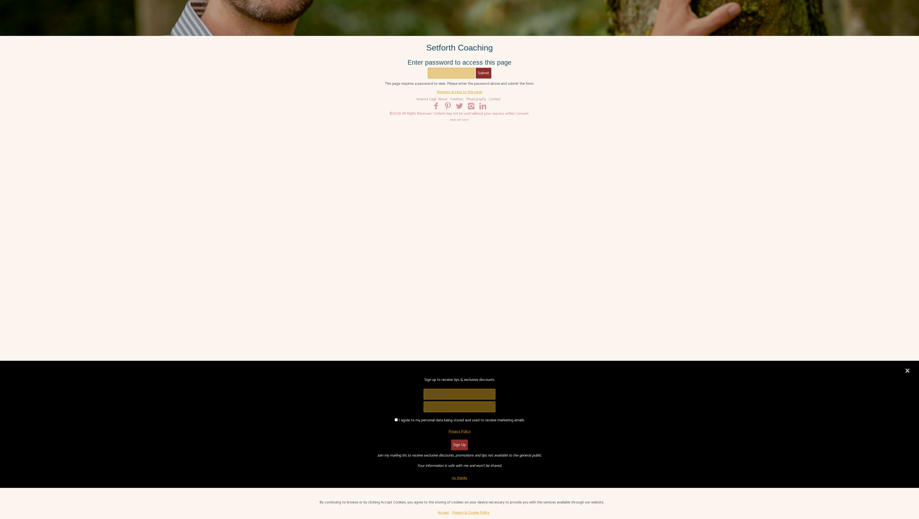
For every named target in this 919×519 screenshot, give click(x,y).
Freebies (456, 99)
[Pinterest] (448, 106)
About (442, 99)
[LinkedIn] (482, 106)
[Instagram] (471, 106)
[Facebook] (436, 106)
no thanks (459, 478)
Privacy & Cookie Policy (470, 512)
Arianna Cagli (426, 99)
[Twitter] (459, 106)
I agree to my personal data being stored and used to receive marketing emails (461, 420)
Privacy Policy (459, 431)
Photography (476, 99)
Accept (443, 512)
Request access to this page (459, 92)
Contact (494, 99)
